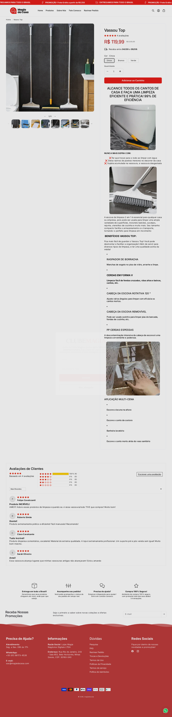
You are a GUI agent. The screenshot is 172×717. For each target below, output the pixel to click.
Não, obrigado (86, 382)
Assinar (86, 372)
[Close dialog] (112, 330)
